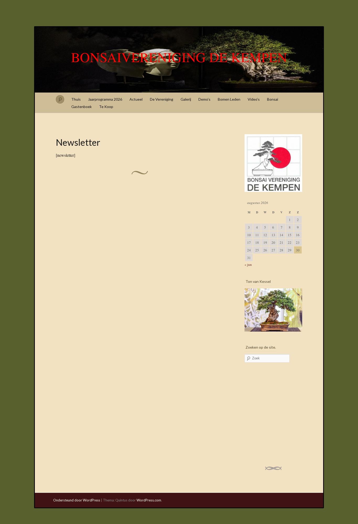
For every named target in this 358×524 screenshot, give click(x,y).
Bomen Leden (229, 99)
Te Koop (106, 106)
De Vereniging (161, 99)
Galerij (186, 99)
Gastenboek (81, 106)
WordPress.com (149, 500)
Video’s (254, 99)
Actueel (136, 99)
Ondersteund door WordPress (76, 500)
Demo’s (204, 99)
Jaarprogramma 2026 (105, 99)
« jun (248, 264)
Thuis (76, 99)
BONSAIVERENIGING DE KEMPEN (179, 57)
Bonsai (272, 99)
